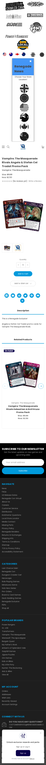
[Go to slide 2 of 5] (41, 386)
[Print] (19, 295)
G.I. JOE (5, 628)
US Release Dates (9, 495)
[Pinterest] (32, 295)
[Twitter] (25, 295)
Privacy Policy (8, 528)
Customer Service (10, 508)
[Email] (13, 295)
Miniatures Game (9, 585)
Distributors (7, 511)
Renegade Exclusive (10, 601)
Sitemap (5, 545)
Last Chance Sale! (10, 568)
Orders (5, 691)
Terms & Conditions (11, 541)
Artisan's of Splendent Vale (14, 648)
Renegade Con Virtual (11, 498)
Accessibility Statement (12, 551)
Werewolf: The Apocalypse (14, 638)
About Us (6, 501)
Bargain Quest (8, 641)
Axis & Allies (7, 671)
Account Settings (9, 704)
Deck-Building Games (11, 598)
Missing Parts (7, 525)
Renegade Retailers (10, 531)
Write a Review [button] (35, 181)
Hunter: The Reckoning (12, 668)
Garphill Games (9, 651)
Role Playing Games (10, 581)
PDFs (4, 605)
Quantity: (23, 259)
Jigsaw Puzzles (8, 654)
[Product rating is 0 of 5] (7, 181)
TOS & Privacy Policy (11, 548)
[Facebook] (6, 295)
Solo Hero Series (9, 588)
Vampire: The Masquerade (13, 634)
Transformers (8, 631)
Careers (5, 505)
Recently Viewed (9, 701)
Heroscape (7, 578)
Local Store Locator (10, 518)
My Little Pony (8, 664)
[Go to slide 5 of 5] (5, 386)
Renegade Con (8, 571)
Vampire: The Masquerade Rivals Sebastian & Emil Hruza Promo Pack (22, 409)
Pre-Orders (7, 591)
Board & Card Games (11, 595)
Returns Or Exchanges (11, 535)
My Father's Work (9, 644)
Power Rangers (8, 624)
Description (23, 310)
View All (5, 674)
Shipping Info (7, 538)
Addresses (6, 694)
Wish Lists (6, 697)
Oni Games (7, 658)
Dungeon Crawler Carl (11, 575)
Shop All (5, 608)
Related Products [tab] (23, 339)
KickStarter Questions (11, 515)
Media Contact (8, 521)
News (4, 488)
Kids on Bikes (7, 661)
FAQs (4, 491)
